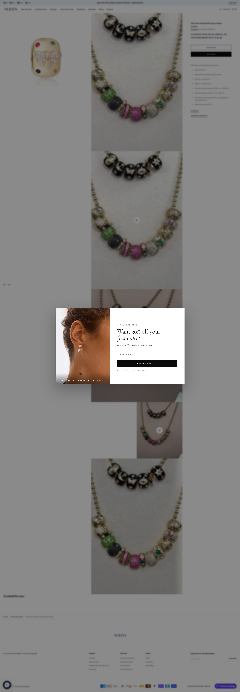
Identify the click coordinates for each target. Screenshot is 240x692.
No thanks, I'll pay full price (132, 371)
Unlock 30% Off (147, 364)
